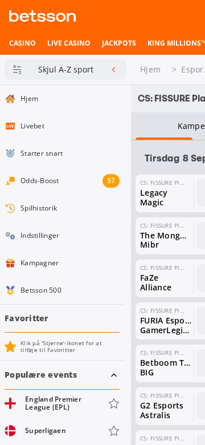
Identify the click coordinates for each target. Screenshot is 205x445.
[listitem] (22, 43)
